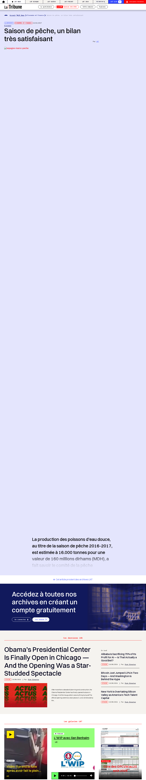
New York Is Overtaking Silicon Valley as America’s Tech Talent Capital (119, 694)
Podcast (60, 734)
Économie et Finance (35, 15)
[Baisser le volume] (91, 775)
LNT (97, 41)
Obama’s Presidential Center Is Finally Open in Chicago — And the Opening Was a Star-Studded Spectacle (47, 661)
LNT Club (113, 2)
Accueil (13, 15)
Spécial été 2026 (68, 7)
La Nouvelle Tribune (13, 6)
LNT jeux (85, 2)
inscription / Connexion (136, 1)
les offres (39, 620)
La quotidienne (46, 7)
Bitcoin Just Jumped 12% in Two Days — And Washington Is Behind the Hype (119, 676)
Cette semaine (88, 7)
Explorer (102, 7)
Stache (7, 679)
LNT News (17, 2)
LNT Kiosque (34, 2)
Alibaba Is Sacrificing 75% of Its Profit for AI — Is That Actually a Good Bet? (119, 657)
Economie (7, 26)
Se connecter (20, 620)
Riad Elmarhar (33, 679)
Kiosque (107, 761)
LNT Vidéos (51, 2)
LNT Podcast (68, 2)
